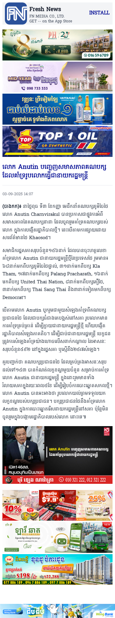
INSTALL (99, 13)
